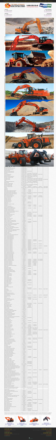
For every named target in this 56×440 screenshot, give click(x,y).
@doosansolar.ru (49, 15)
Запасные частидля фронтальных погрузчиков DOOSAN (34, 424)
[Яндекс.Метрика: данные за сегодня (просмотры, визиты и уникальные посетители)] (31, 438)
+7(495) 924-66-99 (9, 10)
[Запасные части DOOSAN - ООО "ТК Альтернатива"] (28, 5)
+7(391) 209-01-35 (48, 14)
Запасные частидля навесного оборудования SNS (46, 424)
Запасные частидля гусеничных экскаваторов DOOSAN (22, 424)
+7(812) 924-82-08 (48, 10)
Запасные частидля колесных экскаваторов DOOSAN (9, 424)
